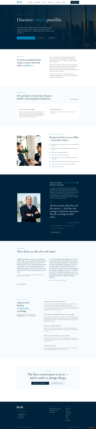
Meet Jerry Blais (55, 232)
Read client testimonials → (22, 284)
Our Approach (37, 2)
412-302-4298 (32, 315)
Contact (67, 417)
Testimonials (57, 2)
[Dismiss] (94, 427)
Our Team (44, 2)
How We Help (29, 2)
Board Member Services (53, 410)
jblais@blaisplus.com (21, 315)
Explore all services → (75, 99)
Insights (63, 2)
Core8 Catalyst (50, 2)
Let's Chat (75, 2)
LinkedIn (68, 420)
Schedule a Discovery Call (27, 37)
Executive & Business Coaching (55, 408)
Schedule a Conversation (39, 383)
